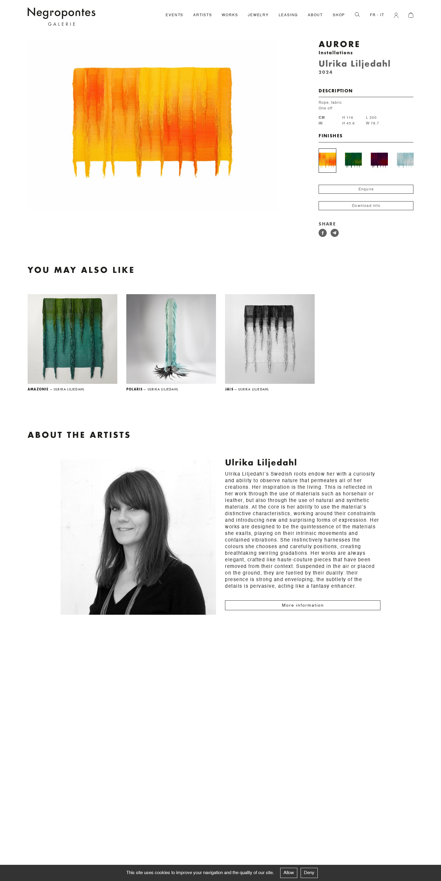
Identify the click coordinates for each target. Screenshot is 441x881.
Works (230, 15)
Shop (339, 15)
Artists (202, 15)
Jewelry (258, 15)
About (315, 15)
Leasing (288, 15)
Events (174, 15)
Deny (309, 873)
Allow (289, 873)
